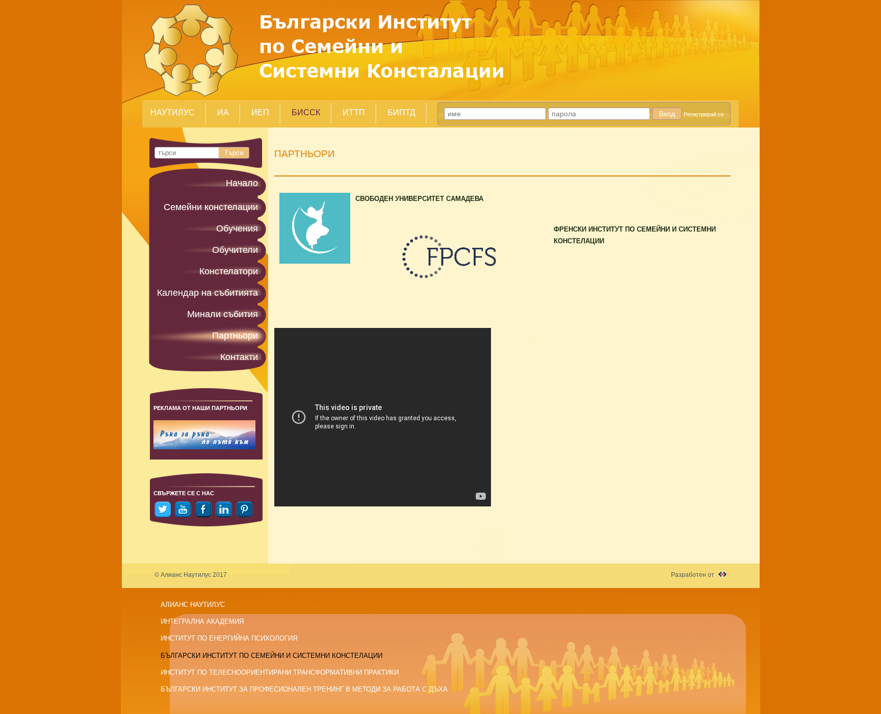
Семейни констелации (211, 207)
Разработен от (692, 574)
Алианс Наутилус (193, 604)
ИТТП (354, 112)
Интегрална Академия (202, 621)
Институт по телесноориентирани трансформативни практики (280, 672)
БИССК (306, 112)
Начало (242, 183)
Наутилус (172, 112)
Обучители (235, 250)
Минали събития (222, 314)
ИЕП (260, 112)
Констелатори (228, 271)
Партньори (235, 335)
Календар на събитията (207, 293)
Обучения (237, 228)
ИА (223, 112)
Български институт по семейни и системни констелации (271, 655)
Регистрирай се (704, 114)
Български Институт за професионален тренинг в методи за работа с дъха (304, 689)
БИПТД (401, 112)
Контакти (239, 357)
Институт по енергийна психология (229, 638)
